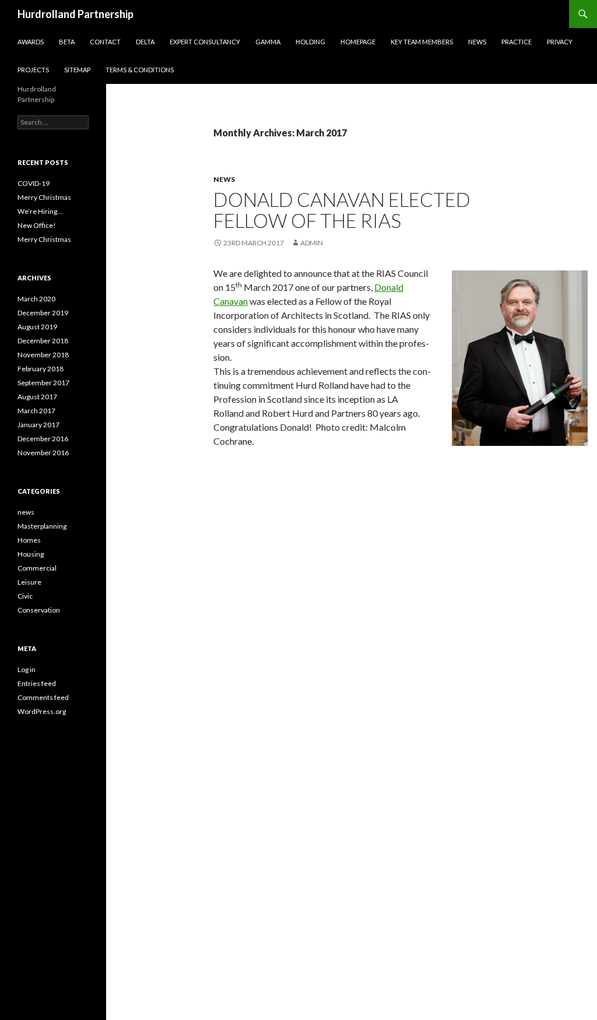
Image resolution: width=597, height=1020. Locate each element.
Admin (311, 242)
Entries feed (36, 683)
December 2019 (42, 312)
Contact (105, 41)
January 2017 (38, 424)
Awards (30, 41)
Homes (29, 540)
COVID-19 (33, 183)
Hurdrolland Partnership (75, 14)
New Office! (36, 225)
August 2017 (37, 396)
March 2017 (36, 410)
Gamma (267, 41)
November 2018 (43, 354)
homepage (357, 41)
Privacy (560, 41)
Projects (33, 69)
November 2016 (43, 452)
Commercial (37, 568)
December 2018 (42, 340)
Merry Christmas (44, 197)
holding (310, 41)
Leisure (29, 582)
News (477, 41)
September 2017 (43, 382)
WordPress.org (41, 711)
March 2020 (36, 298)
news (224, 179)
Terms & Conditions (140, 69)
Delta (145, 41)
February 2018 (40, 368)
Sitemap (77, 69)
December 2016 (42, 438)
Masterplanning (41, 526)
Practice (516, 41)
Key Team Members (422, 41)
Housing (30, 554)
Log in (26, 669)
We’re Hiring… (39, 211)
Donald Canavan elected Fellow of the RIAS (341, 210)
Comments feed (43, 697)
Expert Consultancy (205, 41)
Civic (25, 596)
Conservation (38, 610)
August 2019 (37, 326)
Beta (67, 41)
